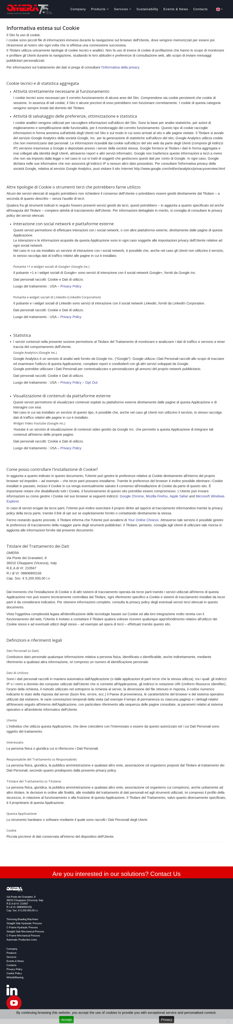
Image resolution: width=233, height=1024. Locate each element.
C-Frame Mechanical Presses (23, 935)
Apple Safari (179, 496)
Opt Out (91, 382)
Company (78, 9)
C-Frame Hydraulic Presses (22, 927)
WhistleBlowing (14, 977)
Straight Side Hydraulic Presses (24, 923)
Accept (66, 1019)
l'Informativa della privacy (120, 67)
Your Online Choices (143, 520)
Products (98, 9)
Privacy (166, 1019)
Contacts (200, 9)
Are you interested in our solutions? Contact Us (116, 873)
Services (121, 9)
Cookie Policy (14, 973)
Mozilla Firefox (157, 496)
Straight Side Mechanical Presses (25, 931)
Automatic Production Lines (21, 939)
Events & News (175, 9)
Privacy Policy (70, 286)
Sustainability (147, 9)
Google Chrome (132, 496)
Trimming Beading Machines (22, 919)
